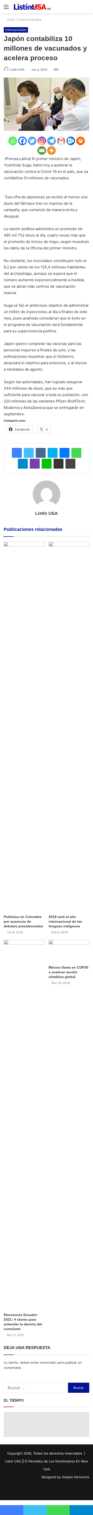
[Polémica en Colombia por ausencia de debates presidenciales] (24, 727)
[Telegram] (51, 141)
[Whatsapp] (12, 141)
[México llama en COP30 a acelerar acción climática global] (69, 951)
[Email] (41, 150)
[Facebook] (22, 141)
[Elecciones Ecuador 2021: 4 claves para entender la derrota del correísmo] (24, 1125)
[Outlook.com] (70, 141)
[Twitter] (32, 141)
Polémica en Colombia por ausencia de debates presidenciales (23, 921)
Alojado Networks (75, 1477)
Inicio (10, 19)
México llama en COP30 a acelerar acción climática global (68, 972)
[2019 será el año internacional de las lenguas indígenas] (69, 727)
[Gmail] (61, 141)
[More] (51, 150)
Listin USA (17, 69)
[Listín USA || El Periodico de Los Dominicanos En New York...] (32, 6)
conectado (48, 1362)
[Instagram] (41, 141)
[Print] (80, 141)
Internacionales (29, 19)
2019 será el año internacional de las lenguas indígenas (65, 921)
